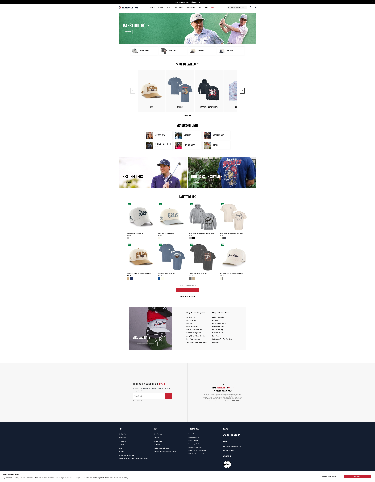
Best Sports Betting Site (195, 447)
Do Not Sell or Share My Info (232, 447)
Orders (121, 448)
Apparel (156, 437)
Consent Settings (228, 450)
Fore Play (215, 336)
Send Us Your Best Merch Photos (165, 451)
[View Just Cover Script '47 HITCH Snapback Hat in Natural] (221, 278)
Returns (121, 451)
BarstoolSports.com (194, 434)
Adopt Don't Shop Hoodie (195, 336)
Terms (233, 400)
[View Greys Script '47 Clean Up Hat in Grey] (128, 238)
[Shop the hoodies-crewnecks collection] (209, 91)
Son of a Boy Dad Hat (194, 330)
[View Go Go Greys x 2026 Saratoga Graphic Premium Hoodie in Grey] (190, 238)
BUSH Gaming (217, 330)
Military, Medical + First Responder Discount (133, 459)
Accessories (158, 441)
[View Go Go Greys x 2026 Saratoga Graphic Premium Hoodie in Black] (193, 238)
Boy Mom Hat (191, 320)
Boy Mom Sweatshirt (193, 339)
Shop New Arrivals (187, 296)
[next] (242, 91)
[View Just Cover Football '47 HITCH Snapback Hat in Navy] (131, 278)
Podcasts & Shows (193, 437)
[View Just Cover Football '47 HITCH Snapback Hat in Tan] (128, 278)
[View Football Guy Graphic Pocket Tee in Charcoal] (190, 278)
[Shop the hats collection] (151, 91)
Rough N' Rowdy (193, 440)
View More (187, 290)
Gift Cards (157, 444)
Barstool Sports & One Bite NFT (197, 450)
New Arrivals (158, 434)
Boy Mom (215, 342)
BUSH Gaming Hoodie (194, 333)
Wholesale (122, 437)
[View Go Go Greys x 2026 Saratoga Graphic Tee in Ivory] (221, 238)
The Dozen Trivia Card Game (196, 342)
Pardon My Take (218, 326)
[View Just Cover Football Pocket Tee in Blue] (159, 278)
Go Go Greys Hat (192, 326)
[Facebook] (224, 435)
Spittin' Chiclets (218, 317)
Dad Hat (189, 323)
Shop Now (127, 182)
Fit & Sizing (122, 441)
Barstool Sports (217, 333)
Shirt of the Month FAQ (126, 455)
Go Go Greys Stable (219, 323)
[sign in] (251, 7)
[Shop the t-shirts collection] (180, 91)
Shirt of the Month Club (161, 448)
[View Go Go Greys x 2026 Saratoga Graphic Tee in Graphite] (224, 238)
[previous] (132, 91)
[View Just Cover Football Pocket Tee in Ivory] (162, 278)
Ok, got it (357, 476)
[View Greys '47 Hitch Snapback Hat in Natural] (159, 238)
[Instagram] (228, 435)
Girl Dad (215, 320)
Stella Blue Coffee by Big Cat (196, 454)
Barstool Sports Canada (195, 444)
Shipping (122, 444)
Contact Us (122, 434)
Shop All (187, 115)
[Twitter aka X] (232, 435)
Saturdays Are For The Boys (222, 339)
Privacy (238, 400)
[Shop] (239, 435)
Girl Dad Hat (190, 317)
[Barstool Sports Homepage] (129, 7)
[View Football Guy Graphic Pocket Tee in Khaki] (193, 278)
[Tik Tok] (235, 435)
